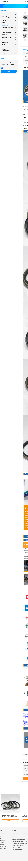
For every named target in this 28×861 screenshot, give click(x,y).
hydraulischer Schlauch (9, 37)
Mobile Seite (2, 844)
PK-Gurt (9, 44)
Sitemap (2, 842)
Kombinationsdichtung (9, 32)
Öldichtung (9, 20)
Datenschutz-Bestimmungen (3, 847)
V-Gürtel (9, 14)
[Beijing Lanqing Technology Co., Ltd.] (6, 2)
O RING (9, 22)
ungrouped (9, 39)
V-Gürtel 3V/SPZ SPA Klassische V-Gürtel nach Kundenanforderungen (19, 847)
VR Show (2, 836)
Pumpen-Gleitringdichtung (9, 50)
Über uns (2, 838)
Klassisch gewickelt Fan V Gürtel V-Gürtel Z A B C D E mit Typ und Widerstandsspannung (20, 841)
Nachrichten (2, 840)
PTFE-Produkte (9, 34)
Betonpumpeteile (9, 53)
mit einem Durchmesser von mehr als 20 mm (9, 17)
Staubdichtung (9, 25)
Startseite (2, 833)
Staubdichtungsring (9, 30)
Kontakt (8, 71)
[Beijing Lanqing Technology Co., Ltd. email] (2, 68)
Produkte (2, 835)
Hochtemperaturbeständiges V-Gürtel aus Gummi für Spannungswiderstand (19, 835)
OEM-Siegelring (9, 42)
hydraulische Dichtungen (9, 27)
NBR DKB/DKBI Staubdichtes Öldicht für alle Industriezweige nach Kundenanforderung (9, 817)
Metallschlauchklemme (9, 47)
